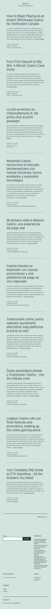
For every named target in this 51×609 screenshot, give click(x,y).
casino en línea (17, 206)
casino (15, 45)
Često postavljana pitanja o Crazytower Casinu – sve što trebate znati (25, 374)
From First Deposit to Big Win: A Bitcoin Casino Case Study (25, 65)
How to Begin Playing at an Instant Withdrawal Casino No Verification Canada (25, 19)
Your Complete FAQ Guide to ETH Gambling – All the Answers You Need (25, 473)
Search (5, 536)
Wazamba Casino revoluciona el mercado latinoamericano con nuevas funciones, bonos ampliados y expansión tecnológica (40, 560)
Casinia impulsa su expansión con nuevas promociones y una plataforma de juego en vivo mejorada (23, 273)
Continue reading (39, 39)
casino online (18, 47)
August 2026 (37, 577)
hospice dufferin (14, 501)
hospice (16, 499)
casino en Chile (17, 251)
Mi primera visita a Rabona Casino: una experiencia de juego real (25, 224)
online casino (25, 206)
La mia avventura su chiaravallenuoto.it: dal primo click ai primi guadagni (40, 552)
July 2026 (36, 579)
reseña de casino (32, 206)
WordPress (17, 603)
